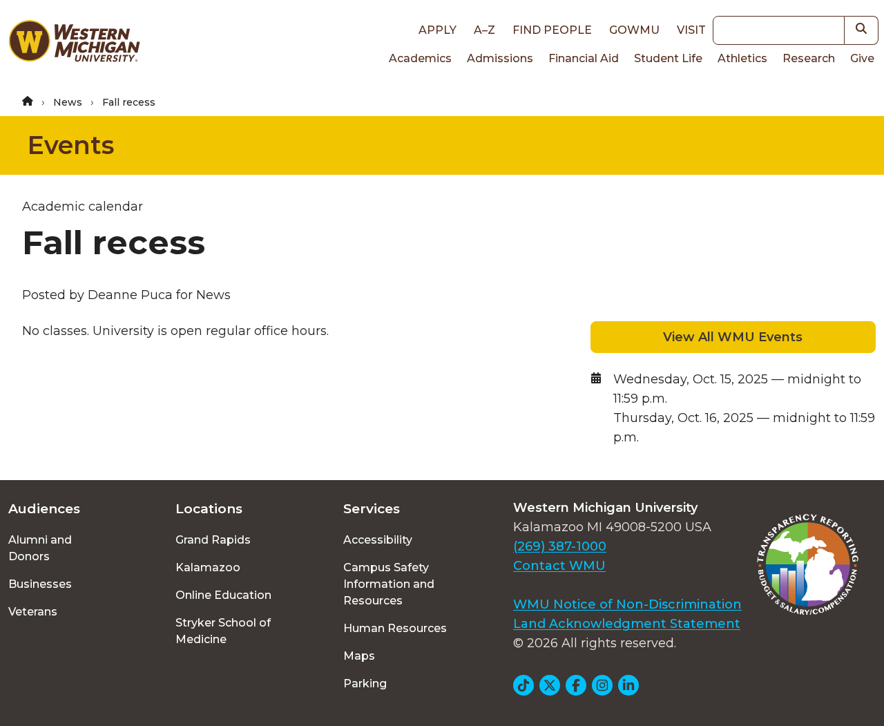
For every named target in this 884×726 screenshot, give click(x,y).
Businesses (40, 584)
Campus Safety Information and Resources (388, 584)
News (67, 102)
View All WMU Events (733, 337)
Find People (552, 30)
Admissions (500, 58)
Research (808, 58)
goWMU (634, 30)
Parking (365, 683)
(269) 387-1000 (559, 546)
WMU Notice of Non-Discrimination (627, 604)
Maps (359, 655)
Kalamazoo (207, 567)
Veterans (32, 611)
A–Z (484, 30)
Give (862, 58)
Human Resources (395, 628)
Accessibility (377, 539)
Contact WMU (559, 565)
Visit (691, 30)
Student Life (668, 58)
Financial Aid (583, 58)
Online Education (223, 595)
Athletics (742, 58)
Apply (438, 30)
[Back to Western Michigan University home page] (74, 44)
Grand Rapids (213, 539)
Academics (420, 58)
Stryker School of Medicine (223, 631)
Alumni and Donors (40, 548)
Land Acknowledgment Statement (626, 623)
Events (71, 145)
